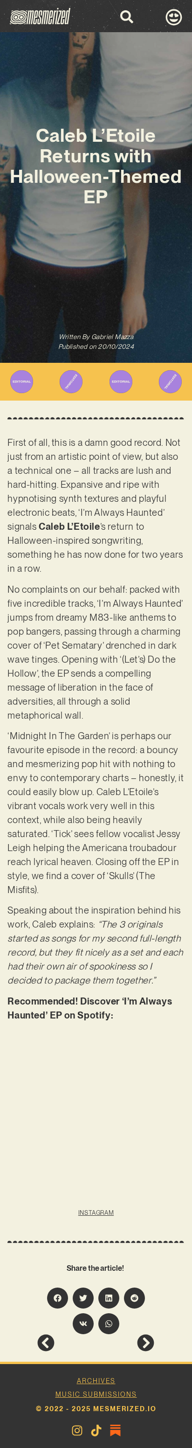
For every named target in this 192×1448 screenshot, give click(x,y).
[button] (57, 1298)
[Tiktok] (96, 1430)
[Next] (125, 1342)
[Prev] (66, 1342)
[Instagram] (77, 1430)
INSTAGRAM (96, 1212)
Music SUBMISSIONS (96, 1394)
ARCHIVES (96, 1381)
